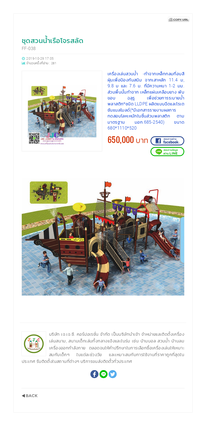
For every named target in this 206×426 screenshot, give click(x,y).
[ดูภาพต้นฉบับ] (178, 174)
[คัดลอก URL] (178, 19)
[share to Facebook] (94, 374)
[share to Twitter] (113, 374)
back (30, 396)
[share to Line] (104, 374)
